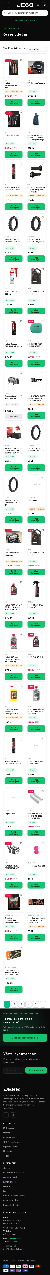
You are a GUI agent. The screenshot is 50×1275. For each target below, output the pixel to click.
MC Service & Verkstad (13, 1173)
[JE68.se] (25, 5)
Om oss (6, 1168)
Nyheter (6, 1186)
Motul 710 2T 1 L (35, 657)
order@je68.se (14, 1238)
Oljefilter (10, 814)
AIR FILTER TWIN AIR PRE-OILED (35, 345)
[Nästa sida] (43, 1004)
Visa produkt (13, 416)
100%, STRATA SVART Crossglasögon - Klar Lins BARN (36, 398)
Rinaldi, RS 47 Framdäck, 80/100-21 (36, 450)
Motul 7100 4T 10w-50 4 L (36, 293)
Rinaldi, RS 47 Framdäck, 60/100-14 (13, 503)
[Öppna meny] (5, 5)
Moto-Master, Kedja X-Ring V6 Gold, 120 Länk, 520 (13, 972)
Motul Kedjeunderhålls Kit (12, 85)
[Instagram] (12, 1115)
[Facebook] (6, 1115)
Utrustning (8, 1151)
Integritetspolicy (10, 1200)
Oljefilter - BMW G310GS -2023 (35, 763)
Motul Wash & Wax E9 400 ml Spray (13, 188)
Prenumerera (36, 1070)
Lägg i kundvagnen (14, 102)
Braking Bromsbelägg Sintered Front (12, 920)
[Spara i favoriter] (21, 60)
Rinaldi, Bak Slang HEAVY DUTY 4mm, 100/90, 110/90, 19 (13, 450)
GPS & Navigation (11, 1142)
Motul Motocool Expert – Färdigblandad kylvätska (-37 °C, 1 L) (13, 711)
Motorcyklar (8, 1128)
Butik (5, 1191)
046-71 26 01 (12, 1242)
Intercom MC (9, 1137)
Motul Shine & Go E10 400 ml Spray (13, 763)
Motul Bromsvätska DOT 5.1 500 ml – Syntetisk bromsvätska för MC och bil (36, 711)
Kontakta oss (9, 1182)
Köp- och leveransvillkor (14, 1196)
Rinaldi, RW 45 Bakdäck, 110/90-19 (13, 241)
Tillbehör (7, 1156)
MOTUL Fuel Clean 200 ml (13, 293)
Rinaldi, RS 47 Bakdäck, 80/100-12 (36, 241)
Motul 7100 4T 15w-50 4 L (36, 554)
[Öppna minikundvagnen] (45, 5)
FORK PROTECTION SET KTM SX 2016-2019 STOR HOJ (35, 816)
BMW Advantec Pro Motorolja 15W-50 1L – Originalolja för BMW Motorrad (36, 137)
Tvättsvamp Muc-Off (36, 866)
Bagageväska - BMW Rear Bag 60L (13, 397)
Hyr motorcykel (10, 1177)
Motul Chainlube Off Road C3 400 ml (13, 345)
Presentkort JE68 (11, 1205)
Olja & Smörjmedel (11, 1147)
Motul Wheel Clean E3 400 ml (36, 606)
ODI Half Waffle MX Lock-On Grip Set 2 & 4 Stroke (36, 189)
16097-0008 (32, 501)
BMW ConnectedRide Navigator (13, 554)
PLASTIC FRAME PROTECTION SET (12, 867)
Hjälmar (6, 1133)
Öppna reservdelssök (23, 1038)
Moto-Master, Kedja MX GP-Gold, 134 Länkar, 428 (36, 920)
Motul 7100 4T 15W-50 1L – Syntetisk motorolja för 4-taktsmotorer (13, 607)
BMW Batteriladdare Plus (36, 84)
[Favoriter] (38, 5)
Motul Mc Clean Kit (13, 135)
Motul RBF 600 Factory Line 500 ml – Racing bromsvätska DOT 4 (13, 659)
